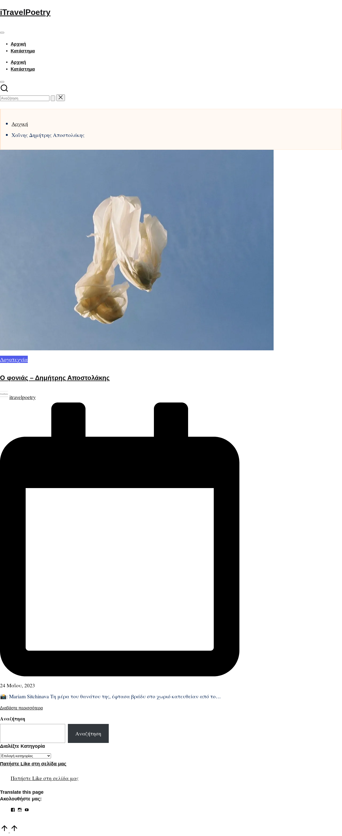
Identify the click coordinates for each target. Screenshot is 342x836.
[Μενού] (2, 32)
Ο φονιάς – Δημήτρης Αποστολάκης (55, 377)
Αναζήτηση (12, 718)
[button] (53, 98)
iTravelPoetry (25, 12)
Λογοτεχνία (14, 359)
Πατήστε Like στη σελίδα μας (33, 763)
